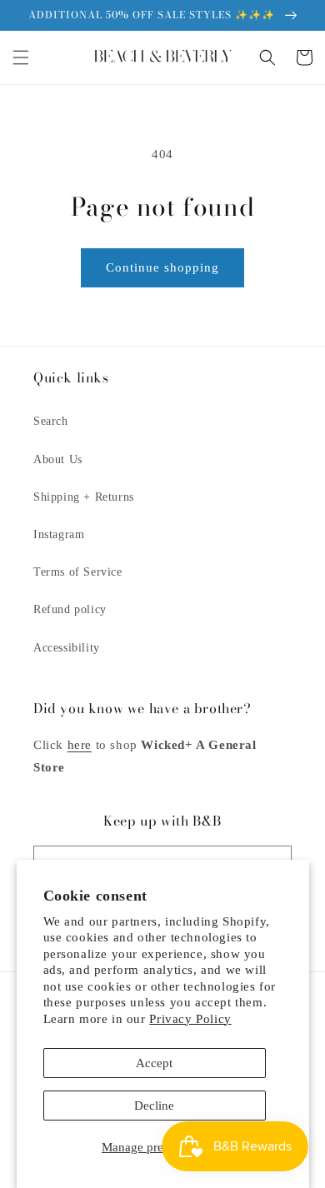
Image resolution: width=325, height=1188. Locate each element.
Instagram (58, 534)
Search (50, 421)
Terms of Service (77, 572)
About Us (57, 459)
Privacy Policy (190, 1019)
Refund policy (70, 609)
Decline (154, 1105)
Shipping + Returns (83, 497)
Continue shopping (162, 267)
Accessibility (66, 647)
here (80, 744)
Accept (154, 1063)
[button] (20, 57)
